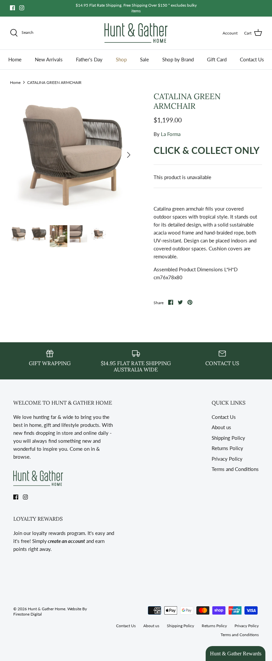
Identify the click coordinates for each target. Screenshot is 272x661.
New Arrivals (49, 59)
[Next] (128, 155)
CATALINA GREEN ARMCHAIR (54, 82)
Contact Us (252, 59)
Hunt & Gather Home (46, 608)
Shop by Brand (178, 59)
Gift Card (217, 59)
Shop (121, 59)
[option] (73, 155)
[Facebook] (12, 7)
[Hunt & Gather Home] (136, 33)
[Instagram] (21, 7)
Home (15, 59)
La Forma (170, 134)
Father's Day (89, 59)
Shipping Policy (228, 438)
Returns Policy (227, 448)
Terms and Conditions (235, 469)
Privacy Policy (227, 459)
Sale (144, 59)
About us (221, 427)
